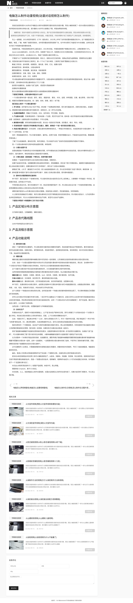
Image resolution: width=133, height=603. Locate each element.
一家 (119, 73)
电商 (107, 81)
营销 (119, 102)
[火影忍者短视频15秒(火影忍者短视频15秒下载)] (16, 450)
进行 (119, 81)
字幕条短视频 (36, 3)
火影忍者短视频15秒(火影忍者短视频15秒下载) (44, 442)
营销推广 (107, 110)
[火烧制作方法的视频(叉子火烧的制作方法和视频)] (16, 488)
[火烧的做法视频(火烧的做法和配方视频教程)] (16, 507)
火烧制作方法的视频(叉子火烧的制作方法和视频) (45, 480)
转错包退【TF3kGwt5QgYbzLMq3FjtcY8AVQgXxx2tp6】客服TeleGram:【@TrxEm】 (116, 25)
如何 (107, 95)
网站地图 (69, 600)
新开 (119, 66)
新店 (119, 84)
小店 (107, 106)
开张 (107, 91)
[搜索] (121, 2)
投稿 (102, 3)
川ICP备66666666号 (61, 600)
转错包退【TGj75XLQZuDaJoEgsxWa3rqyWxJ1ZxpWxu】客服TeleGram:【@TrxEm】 (116, 53)
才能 (107, 77)
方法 (119, 99)
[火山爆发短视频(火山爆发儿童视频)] (16, 526)
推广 (118, 77)
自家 (107, 70)
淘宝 (118, 88)
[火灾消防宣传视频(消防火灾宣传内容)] (16, 431)
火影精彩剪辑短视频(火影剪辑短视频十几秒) (43, 461)
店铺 (119, 95)
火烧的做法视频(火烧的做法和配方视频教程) (43, 499)
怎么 (107, 84)
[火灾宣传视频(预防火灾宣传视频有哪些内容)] (16, 412)
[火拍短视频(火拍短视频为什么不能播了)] (16, 545)
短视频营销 (59, 3)
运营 (119, 70)
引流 (107, 88)
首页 (26, 3)
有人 (119, 106)
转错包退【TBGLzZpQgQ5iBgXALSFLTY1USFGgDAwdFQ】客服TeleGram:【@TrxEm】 (116, 46)
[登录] (125, 3)
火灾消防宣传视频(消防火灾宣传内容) (40, 423)
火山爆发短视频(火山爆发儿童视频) (39, 518)
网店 (107, 66)
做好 (107, 102)
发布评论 (13, 588)
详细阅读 (89, 416)
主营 (107, 73)
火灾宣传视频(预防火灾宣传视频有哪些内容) (43, 404)
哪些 (107, 99)
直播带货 (48, 3)
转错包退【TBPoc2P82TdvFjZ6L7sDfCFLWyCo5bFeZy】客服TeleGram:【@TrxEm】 (116, 39)
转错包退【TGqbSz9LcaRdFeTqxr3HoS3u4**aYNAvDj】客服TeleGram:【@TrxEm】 (116, 18)
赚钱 (119, 91)
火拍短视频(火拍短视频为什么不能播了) (41, 537)
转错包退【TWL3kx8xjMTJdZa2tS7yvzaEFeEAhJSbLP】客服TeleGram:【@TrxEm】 (116, 32)
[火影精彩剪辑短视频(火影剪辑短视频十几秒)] (16, 469)
